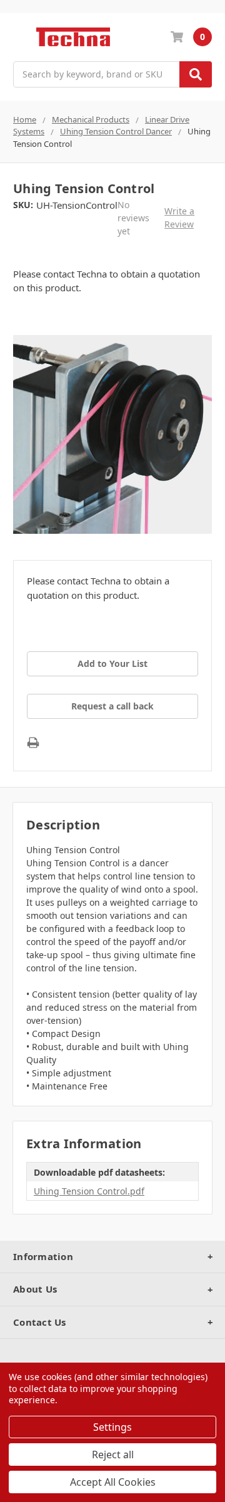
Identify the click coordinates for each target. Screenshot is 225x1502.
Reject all (113, 1454)
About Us (35, 1289)
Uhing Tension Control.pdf (89, 1191)
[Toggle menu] (19, 37)
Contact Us (39, 1322)
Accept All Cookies (113, 1482)
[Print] (33, 742)
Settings (112, 1427)
